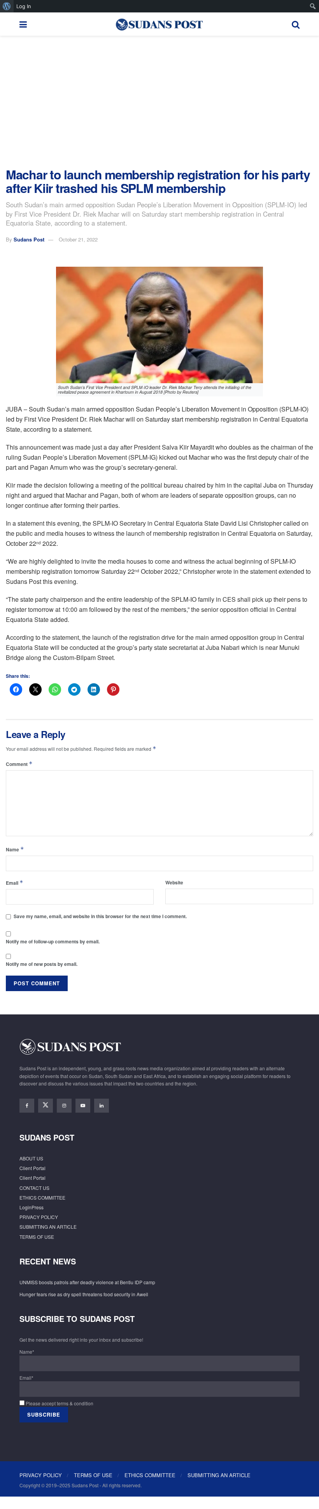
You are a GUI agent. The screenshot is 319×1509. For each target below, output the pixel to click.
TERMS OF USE (36, 1236)
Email (14, 882)
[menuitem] (7, 6)
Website (174, 882)
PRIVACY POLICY (38, 1217)
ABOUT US (31, 1158)
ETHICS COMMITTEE (42, 1197)
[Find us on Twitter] (45, 1106)
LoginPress (31, 1207)
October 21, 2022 (78, 239)
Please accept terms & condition (59, 1403)
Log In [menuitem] (23, 6)
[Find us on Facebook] (26, 1106)
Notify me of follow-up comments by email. (53, 941)
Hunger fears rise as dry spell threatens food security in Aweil (83, 1294)
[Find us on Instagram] (64, 1106)
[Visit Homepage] (159, 24)
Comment (19, 764)
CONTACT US (34, 1187)
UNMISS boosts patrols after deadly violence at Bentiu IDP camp (87, 1282)
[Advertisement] (159, 101)
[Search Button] (296, 24)
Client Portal (32, 1168)
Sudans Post (29, 239)
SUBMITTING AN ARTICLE (48, 1226)
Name (15, 849)
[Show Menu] (23, 24)
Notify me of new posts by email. (41, 963)
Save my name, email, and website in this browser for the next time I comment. (100, 916)
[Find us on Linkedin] (101, 1106)
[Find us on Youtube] (82, 1106)
